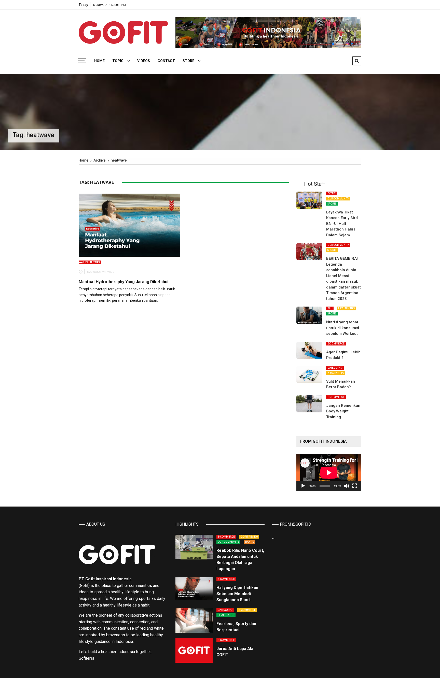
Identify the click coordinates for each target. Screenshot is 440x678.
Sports (331, 203)
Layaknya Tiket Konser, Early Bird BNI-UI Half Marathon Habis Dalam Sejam (342, 223)
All (329, 308)
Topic (117, 61)
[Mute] (346, 485)
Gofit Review (249, 536)
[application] (328, 472)
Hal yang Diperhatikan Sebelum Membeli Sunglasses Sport (237, 593)
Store (188, 61)
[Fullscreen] (354, 485)
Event (331, 193)
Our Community (338, 198)
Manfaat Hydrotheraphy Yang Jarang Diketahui (123, 281)
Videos (143, 61)
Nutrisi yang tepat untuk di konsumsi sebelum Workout (342, 328)
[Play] (303, 485)
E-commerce (336, 343)
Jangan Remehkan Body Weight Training (343, 411)
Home (99, 61)
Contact (166, 61)
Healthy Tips (91, 262)
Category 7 (334, 367)
